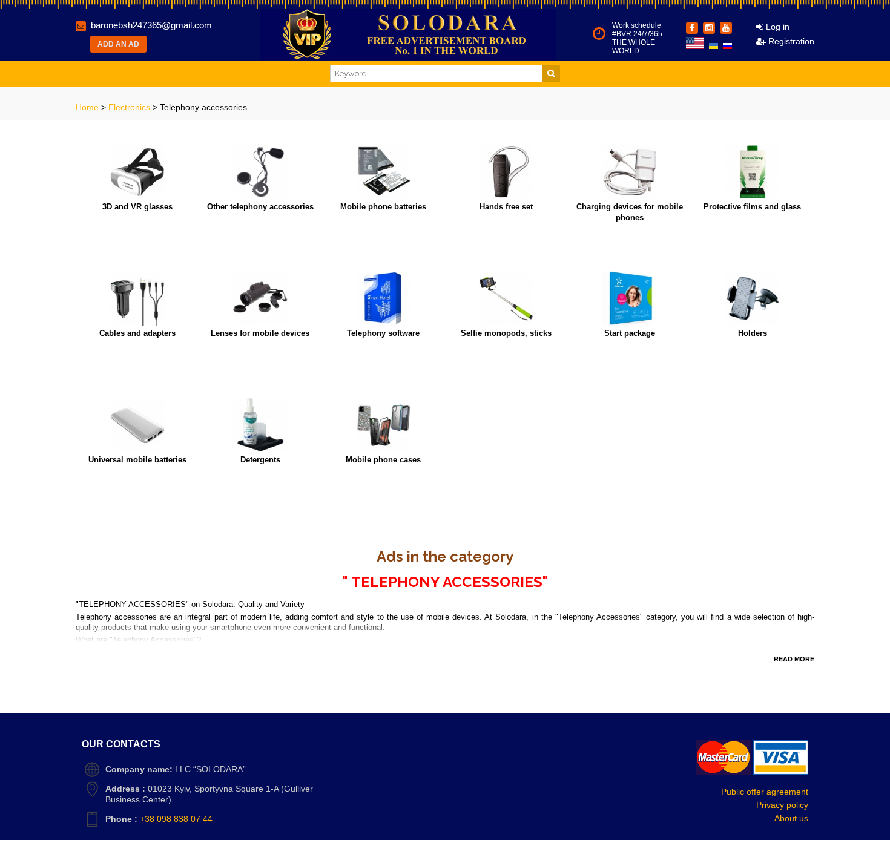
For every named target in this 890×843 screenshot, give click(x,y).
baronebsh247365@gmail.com (151, 25)
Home (88, 107)
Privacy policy (782, 805)
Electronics (130, 107)
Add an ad (118, 44)
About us (791, 818)
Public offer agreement (764, 791)
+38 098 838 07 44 (176, 819)
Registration (790, 41)
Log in (776, 26)
